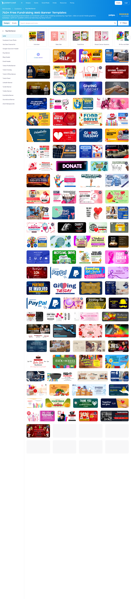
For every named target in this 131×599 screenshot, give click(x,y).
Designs (6, 23)
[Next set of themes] (129, 37)
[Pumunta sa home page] (8, 3)
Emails (14, 23)
